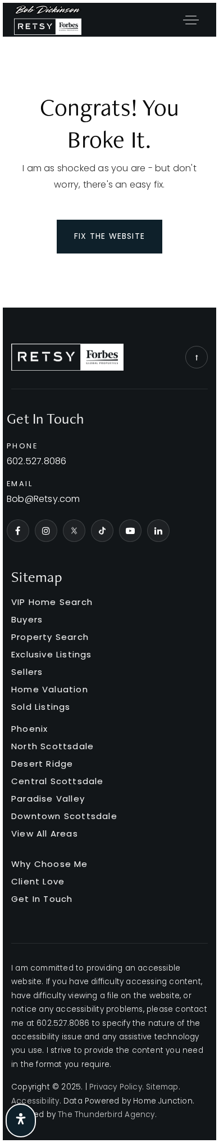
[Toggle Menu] (191, 20)
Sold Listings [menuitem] (41, 707)
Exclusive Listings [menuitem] (51, 654)
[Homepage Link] (47, 18)
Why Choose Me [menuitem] (49, 864)
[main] (109, 172)
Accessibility (35, 1101)
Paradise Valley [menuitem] (48, 798)
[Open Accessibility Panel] (21, 1120)
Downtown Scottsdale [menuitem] (64, 816)
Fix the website (109, 236)
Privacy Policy (115, 1087)
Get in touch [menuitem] (41, 899)
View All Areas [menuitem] (44, 833)
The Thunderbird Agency (106, 1114)
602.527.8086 (36, 461)
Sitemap (162, 1087)
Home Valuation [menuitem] (49, 689)
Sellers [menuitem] (27, 672)
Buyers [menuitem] (27, 619)
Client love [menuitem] (38, 881)
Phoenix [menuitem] (29, 729)
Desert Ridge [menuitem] (42, 764)
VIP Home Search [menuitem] (52, 602)
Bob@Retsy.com (43, 499)
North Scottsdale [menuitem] (52, 746)
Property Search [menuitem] (50, 637)
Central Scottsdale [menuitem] (57, 781)
